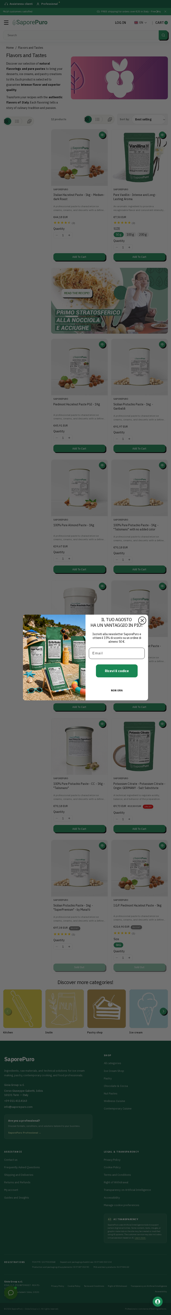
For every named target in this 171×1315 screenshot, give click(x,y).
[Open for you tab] (158, 1302)
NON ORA (117, 690)
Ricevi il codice (117, 671)
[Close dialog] (142, 620)
